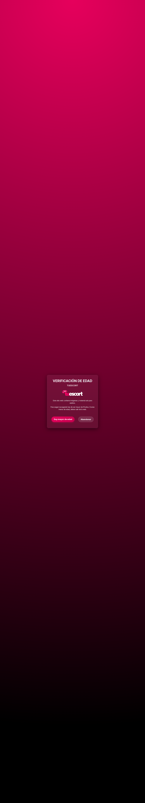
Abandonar (86, 419)
